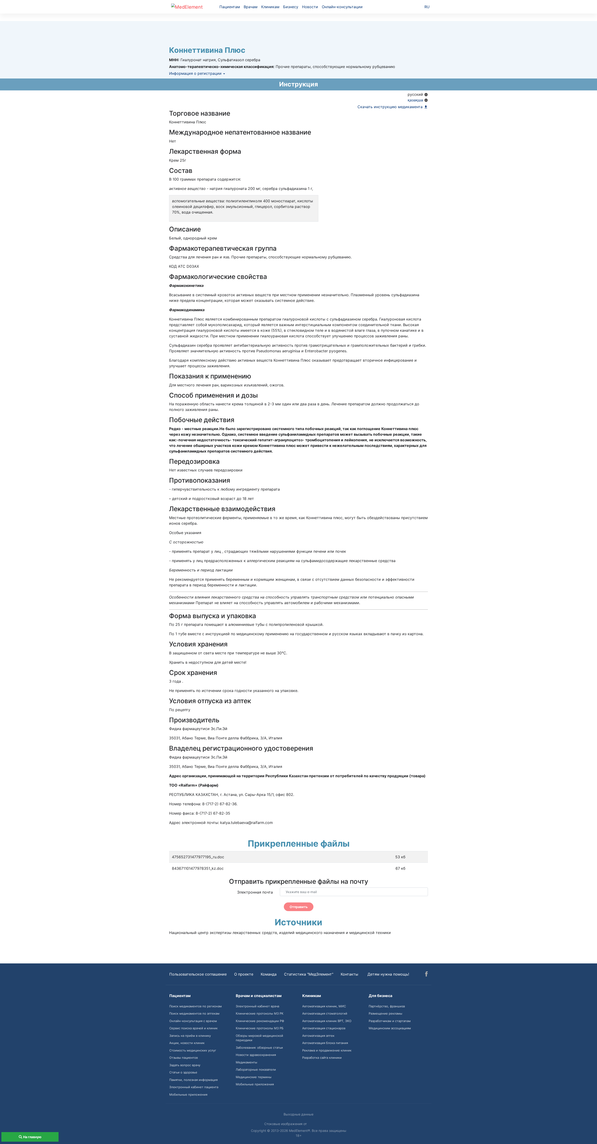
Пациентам (229, 6)
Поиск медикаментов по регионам (195, 1006)
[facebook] (426, 974)
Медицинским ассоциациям (390, 1028)
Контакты (349, 974)
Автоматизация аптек (318, 1035)
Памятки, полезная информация (193, 1080)
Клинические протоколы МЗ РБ (260, 1028)
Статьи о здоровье (183, 1072)
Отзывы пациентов (183, 1057)
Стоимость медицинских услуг (192, 1050)
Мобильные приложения (188, 1094)
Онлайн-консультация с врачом (193, 1021)
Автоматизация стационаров (323, 1028)
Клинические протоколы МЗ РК (259, 1013)
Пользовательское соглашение (198, 974)
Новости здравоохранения (256, 1055)
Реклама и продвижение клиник (326, 1050)
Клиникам (270, 6)
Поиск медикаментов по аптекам (194, 1013)
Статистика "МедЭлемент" (308, 974)
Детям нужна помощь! (388, 974)
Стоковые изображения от (286, 1124)
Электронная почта (255, 892)
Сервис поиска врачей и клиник (193, 1028)
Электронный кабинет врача (257, 1006)
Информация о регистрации (196, 73)
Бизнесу (290, 6)
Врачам (250, 6)
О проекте (243, 974)
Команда (269, 974)
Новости (310, 6)
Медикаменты (246, 1062)
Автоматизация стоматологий (324, 1013)
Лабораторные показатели (256, 1069)
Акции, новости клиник (187, 1043)
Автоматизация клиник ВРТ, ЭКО (326, 1021)
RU (427, 6)
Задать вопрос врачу (184, 1065)
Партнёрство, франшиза (387, 1006)
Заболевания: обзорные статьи (259, 1047)
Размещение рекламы (385, 1013)
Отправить (299, 907)
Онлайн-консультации (342, 6)
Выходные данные (298, 1114)
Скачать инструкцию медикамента (391, 106)
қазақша (416, 100)
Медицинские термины (253, 1077)
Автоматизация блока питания (325, 1043)
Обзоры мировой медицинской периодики (259, 1038)
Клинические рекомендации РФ (260, 1021)
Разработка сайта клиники (322, 1057)
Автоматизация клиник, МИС (324, 1006)
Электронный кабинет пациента (193, 1087)
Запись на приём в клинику (190, 1035)
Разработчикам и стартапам (390, 1021)
